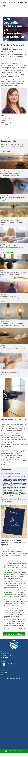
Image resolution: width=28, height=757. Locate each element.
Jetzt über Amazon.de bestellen (14, 634)
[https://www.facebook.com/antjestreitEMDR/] (11, 724)
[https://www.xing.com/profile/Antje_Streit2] (11, 735)
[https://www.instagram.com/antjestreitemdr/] (11, 690)
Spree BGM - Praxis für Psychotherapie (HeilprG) (14, 2)
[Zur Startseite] (3, 6)
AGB (2, 674)
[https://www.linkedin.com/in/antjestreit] (11, 747)
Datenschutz (4, 672)
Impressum (4, 670)
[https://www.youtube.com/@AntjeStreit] (11, 713)
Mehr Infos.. (3, 177)
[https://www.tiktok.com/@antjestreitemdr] (11, 701)
